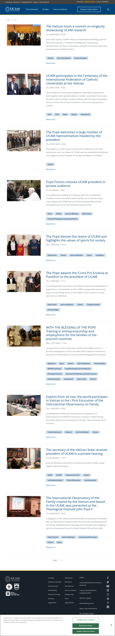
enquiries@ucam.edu (87, 603)
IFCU (57, 114)
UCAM (50, 475)
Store (66, 599)
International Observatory (88, 537)
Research (16, 2)
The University (32, 9)
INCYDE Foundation (54, 369)
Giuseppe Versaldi (93, 305)
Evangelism (100, 255)
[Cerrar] (111, 625)
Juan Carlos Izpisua (63, 58)
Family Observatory (54, 432)
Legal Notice (52, 603)
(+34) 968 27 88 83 (87, 614)
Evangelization (26, 2)
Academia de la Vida (73, 475)
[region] (57, 625)
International (44, 2)
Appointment (69, 603)
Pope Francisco (53, 537)
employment (68, 379)
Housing (80, 2)
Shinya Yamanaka (80, 58)
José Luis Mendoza (72, 214)
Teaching (8, 2)
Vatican (50, 58)
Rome (65, 114)
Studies (46, 9)
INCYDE (58, 475)
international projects (55, 480)
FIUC (49, 114)
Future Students (102, 2)
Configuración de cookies (86, 620)
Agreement (51, 363)
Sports (35, 2)
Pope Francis (85, 114)
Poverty (93, 379)
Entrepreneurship (54, 379)
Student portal (89, 2)
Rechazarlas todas (85, 626)
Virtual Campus (53, 586)
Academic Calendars (54, 582)
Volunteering (52, 590)
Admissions (68, 578)
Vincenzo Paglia (53, 310)
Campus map (69, 594)
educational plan (90, 480)
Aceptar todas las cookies (86, 631)
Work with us (69, 586)
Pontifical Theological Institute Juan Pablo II (62, 219)
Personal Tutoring (54, 594)
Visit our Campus (70, 590)
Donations (68, 582)
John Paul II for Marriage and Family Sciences (81, 374)
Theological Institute (55, 374)
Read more (50, 63)
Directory (51, 599)
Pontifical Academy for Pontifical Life (77, 369)
